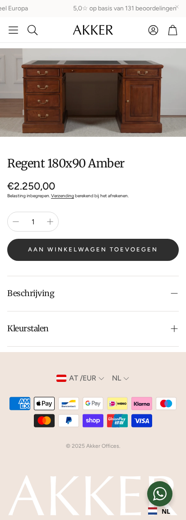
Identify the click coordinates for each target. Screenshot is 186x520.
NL (166, 511)
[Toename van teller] (50, 222)
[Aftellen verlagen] (16, 222)
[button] (13, 29)
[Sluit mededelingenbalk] (177, 7)
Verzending (62, 196)
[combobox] (159, 511)
